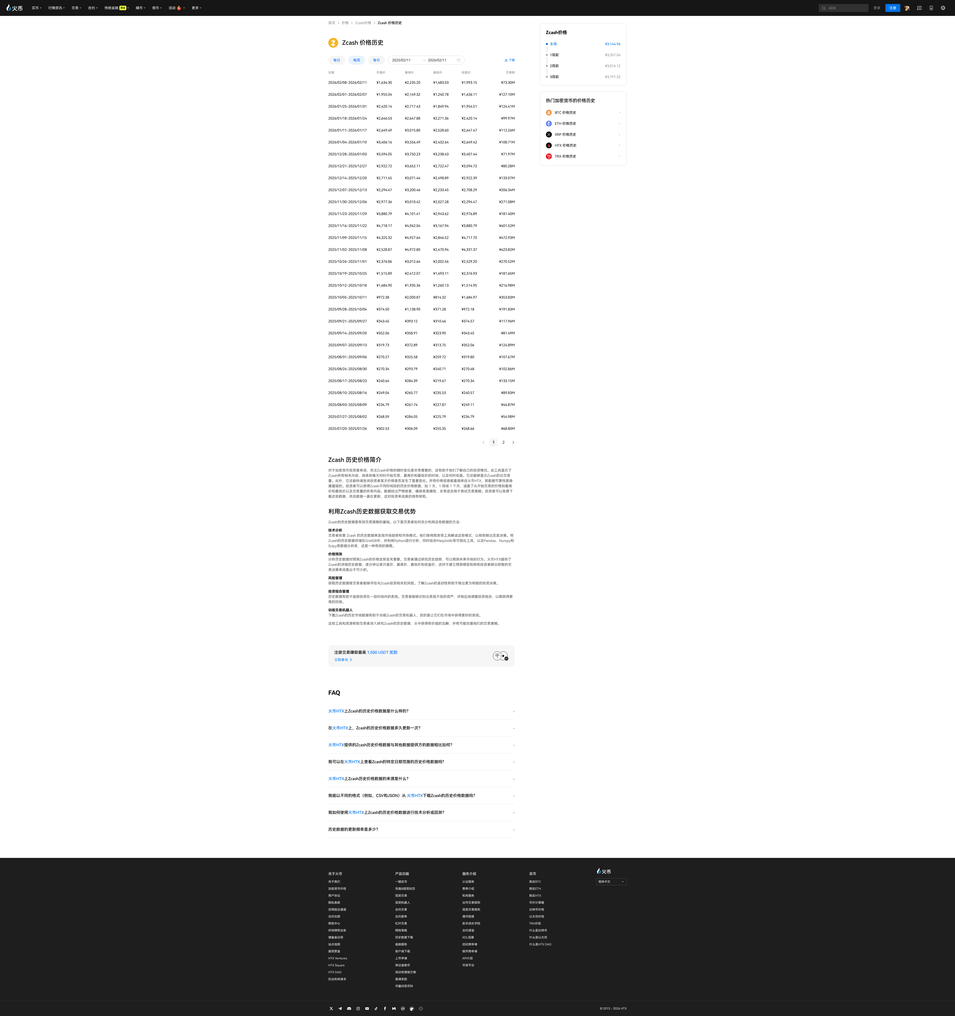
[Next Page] (513, 442)
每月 (376, 60)
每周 (356, 60)
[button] (460, 60)
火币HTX (336, 711)
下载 (512, 60)
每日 (336, 60)
